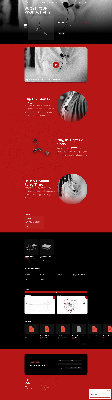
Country (71, 358)
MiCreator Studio (74, 147)
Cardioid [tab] (56, 292)
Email (58, 362)
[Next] (86, 344)
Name (58, 358)
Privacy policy (108, 390)
